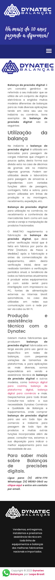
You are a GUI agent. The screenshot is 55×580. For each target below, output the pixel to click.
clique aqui (15, 485)
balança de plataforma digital (27, 387)
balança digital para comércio (27, 391)
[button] (48, 50)
